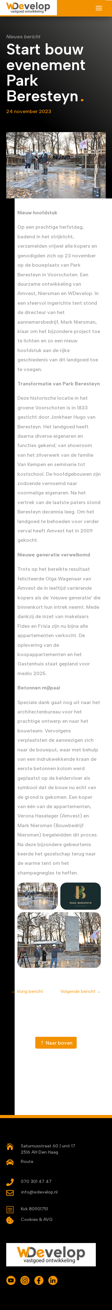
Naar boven (59, 1043)
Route (27, 1161)
